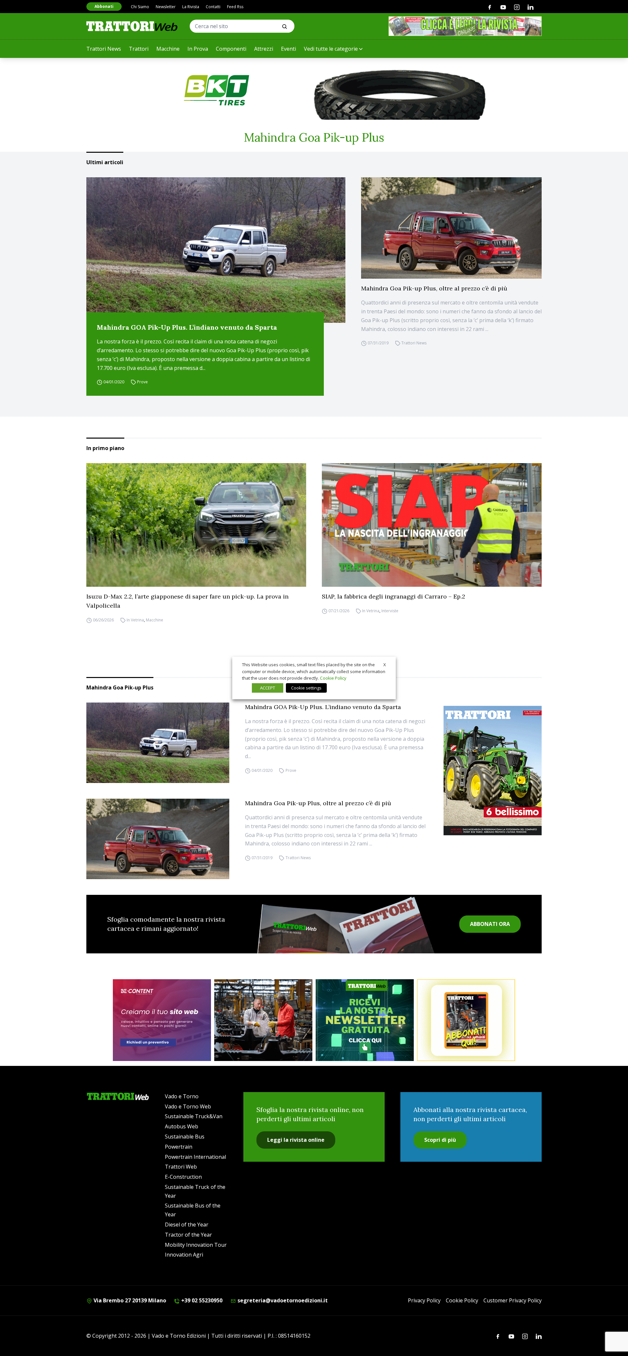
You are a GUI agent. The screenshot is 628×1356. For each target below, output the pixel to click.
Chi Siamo (140, 6)
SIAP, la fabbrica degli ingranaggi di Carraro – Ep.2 (393, 596)
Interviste (389, 611)
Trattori (138, 48)
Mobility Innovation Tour (196, 1244)
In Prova (197, 48)
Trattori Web (181, 1166)
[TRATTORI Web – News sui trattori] (132, 26)
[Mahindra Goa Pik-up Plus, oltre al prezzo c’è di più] (451, 228)
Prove (142, 382)
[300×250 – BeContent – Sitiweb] (162, 1020)
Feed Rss (235, 6)
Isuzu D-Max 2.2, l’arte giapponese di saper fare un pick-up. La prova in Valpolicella (187, 601)
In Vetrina (135, 620)
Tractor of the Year (188, 1234)
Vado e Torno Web (188, 1106)
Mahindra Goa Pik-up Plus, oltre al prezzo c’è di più (434, 288)
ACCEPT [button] (267, 688)
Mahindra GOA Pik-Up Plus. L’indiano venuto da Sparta (187, 327)
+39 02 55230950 (201, 1300)
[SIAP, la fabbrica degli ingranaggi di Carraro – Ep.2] (432, 525)
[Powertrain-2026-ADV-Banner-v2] (263, 1020)
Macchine (168, 48)
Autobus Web (181, 1126)
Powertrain (178, 1146)
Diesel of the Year (186, 1224)
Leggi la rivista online (295, 1139)
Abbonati (104, 6)
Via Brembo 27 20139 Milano (129, 1300)
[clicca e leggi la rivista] (465, 26)
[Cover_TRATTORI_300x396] (493, 770)
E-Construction (183, 1176)
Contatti (213, 6)
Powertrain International (195, 1156)
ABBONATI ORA (490, 924)
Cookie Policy (462, 1300)
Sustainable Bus (184, 1136)
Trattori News (103, 48)
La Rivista (190, 6)
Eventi (288, 48)
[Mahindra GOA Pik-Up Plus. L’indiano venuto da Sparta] (215, 250)
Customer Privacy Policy (512, 1300)
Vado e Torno (182, 1096)
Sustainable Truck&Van (193, 1116)
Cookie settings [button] (306, 688)
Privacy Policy (424, 1300)
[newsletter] (365, 1020)
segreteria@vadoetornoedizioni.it (282, 1300)
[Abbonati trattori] (466, 1020)
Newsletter (166, 6)
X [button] (384, 665)
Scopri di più (440, 1139)
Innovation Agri (184, 1254)
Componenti (231, 48)
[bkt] (314, 90)
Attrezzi (263, 48)
